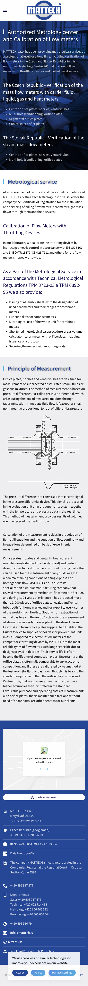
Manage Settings (62, 973)
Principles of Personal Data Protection (30, 951)
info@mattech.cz (22, 933)
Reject (38, 973)
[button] (5, 10)
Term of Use (14, 942)
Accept (44, 769)
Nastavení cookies (47, 797)
